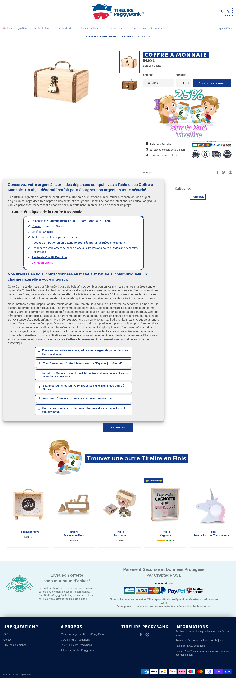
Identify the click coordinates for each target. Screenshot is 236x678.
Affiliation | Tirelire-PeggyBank (77, 650)
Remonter (118, 427)
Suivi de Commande (152, 28)
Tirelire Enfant (42, 28)
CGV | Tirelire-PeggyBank (75, 639)
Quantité (181, 75)
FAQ (6, 634)
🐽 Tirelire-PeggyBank (15, 28)
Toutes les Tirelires (91, 28)
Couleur (148, 75)
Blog (133, 28)
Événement (116, 28)
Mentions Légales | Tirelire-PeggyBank (82, 634)
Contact (7, 639)
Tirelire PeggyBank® (21, 675)
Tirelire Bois (197, 196)
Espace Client (225, 28)
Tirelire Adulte (65, 28)
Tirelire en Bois (164, 458)
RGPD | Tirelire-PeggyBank (76, 644)
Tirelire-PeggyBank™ (103, 36)
